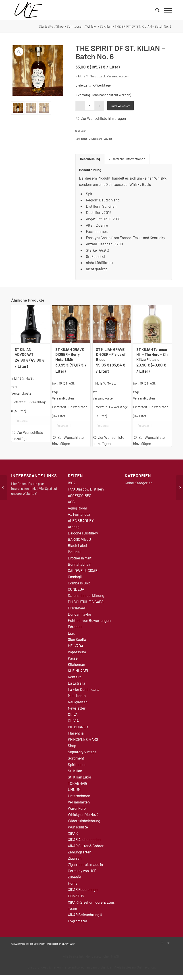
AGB (71, 501)
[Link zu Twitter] (168, 943)
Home (72, 883)
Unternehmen (79, 795)
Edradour (75, 626)
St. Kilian (75, 770)
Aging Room (77, 508)
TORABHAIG (77, 783)
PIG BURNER (78, 727)
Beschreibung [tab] (90, 159)
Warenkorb (77, 808)
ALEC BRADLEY (81, 520)
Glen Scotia (77, 639)
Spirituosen (77, 764)
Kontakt (74, 677)
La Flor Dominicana (83, 689)
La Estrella (76, 683)
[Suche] (155, 10)
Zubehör (74, 877)
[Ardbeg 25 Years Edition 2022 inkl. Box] (179, 487)
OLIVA (72, 714)
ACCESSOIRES (79, 495)
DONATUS (76, 896)
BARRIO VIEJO (79, 539)
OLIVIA (73, 720)
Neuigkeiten (77, 702)
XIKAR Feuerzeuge (83, 889)
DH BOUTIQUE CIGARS (86, 601)
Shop (72, 745)
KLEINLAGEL (78, 670)
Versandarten (79, 802)
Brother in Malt (80, 558)
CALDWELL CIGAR (83, 570)
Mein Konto (77, 695)
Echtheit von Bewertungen (89, 620)
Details (23, 420)
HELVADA (75, 645)
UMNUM (74, 789)
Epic (71, 633)
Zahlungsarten (79, 852)
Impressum (77, 652)
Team (72, 908)
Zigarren (74, 858)
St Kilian (108, 138)
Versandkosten (118, 76)
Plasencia (76, 733)
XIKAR (73, 833)
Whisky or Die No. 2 (83, 814)
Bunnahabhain (79, 564)
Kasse (73, 658)
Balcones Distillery (83, 533)
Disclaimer (76, 608)
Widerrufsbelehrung (84, 820)
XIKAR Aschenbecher (85, 839)
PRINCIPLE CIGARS (83, 739)
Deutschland (95, 138)
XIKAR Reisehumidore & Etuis (91, 902)
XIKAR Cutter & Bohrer (86, 845)
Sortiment (76, 758)
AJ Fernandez (79, 514)
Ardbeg (73, 526)
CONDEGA (76, 589)
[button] (100, 118)
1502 (71, 482)
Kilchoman (76, 664)
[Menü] (166, 10)
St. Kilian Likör (79, 777)
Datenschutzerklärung (86, 595)
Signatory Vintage (82, 751)
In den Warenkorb (120, 105)
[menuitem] (155, 10)
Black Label (77, 545)
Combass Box (79, 583)
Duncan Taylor (79, 614)
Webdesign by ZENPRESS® (61, 943)
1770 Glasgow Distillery (86, 489)
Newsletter (76, 708)
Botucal (74, 551)
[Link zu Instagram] (161, 943)
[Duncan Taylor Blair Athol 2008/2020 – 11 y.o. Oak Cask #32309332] (3, 487)
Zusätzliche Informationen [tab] (127, 159)
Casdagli (75, 576)
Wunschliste (78, 827)
